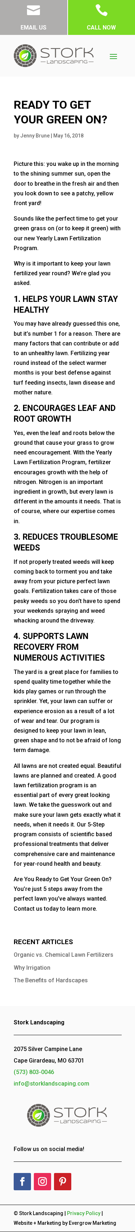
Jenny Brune (35, 136)
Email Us (33, 27)
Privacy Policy (83, 1213)
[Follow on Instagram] (42, 1181)
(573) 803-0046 (34, 1072)
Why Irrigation (32, 967)
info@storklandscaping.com (51, 1083)
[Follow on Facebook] (22, 1181)
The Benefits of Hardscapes (51, 980)
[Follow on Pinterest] (62, 1181)
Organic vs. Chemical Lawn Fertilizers (63, 954)
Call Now (101, 27)
